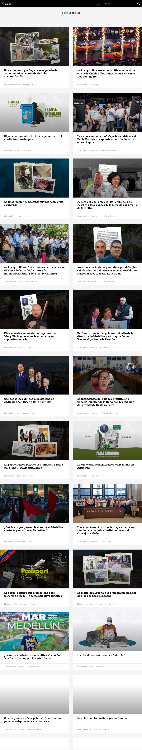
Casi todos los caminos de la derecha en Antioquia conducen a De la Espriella (29, 400)
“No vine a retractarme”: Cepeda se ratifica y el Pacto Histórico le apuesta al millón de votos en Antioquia (106, 139)
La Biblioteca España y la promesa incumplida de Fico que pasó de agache (106, 594)
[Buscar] (138, 4)
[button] (98, 3)
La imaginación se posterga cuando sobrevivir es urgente (33, 203)
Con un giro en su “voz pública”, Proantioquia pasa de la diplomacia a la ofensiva (33, 719)
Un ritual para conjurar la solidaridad (101, 655)
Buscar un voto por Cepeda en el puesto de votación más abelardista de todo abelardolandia (30, 73)
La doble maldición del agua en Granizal (103, 718)
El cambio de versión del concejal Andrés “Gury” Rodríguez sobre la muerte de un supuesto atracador (30, 336)
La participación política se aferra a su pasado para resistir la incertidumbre (33, 466)
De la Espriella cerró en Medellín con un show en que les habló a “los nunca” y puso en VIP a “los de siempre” (106, 73)
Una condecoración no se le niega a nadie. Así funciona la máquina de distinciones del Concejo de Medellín (106, 530)
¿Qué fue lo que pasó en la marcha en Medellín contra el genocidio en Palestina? (33, 529)
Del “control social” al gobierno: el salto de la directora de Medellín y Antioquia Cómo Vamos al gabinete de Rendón (105, 336)
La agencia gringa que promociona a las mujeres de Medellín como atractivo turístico (33, 594)
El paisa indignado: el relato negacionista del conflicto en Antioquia (33, 137)
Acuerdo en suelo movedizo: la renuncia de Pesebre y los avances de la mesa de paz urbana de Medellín (107, 205)
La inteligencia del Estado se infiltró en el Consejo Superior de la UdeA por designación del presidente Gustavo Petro (105, 402)
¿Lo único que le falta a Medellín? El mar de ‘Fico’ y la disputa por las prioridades (32, 657)
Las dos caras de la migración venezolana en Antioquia (105, 466)
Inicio (65, 13)
